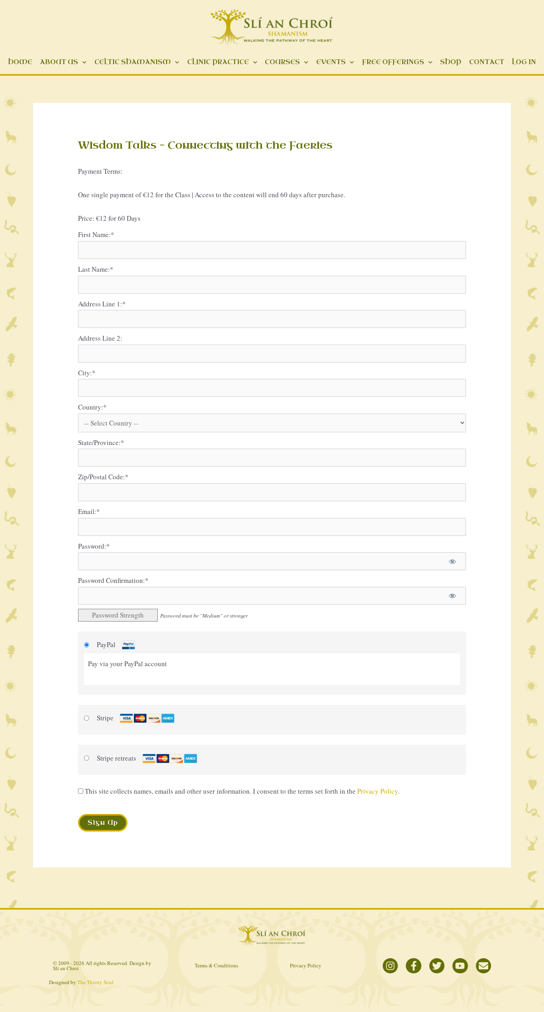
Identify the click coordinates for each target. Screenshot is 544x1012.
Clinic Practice (218, 62)
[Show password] (452, 561)
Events (331, 62)
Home (20, 62)
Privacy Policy (377, 791)
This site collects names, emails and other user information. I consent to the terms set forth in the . (241, 791)
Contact (486, 62)
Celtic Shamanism (132, 62)
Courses (282, 62)
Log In (524, 62)
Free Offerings (393, 62)
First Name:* (96, 234)
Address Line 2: (100, 338)
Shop (450, 62)
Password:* (94, 546)
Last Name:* (95, 269)
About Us (59, 62)
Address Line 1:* (102, 303)
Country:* (92, 407)
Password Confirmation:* (113, 580)
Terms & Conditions (216, 965)
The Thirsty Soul (95, 982)
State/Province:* (101, 442)
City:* (87, 372)
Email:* (89, 511)
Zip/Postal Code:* (103, 476)
